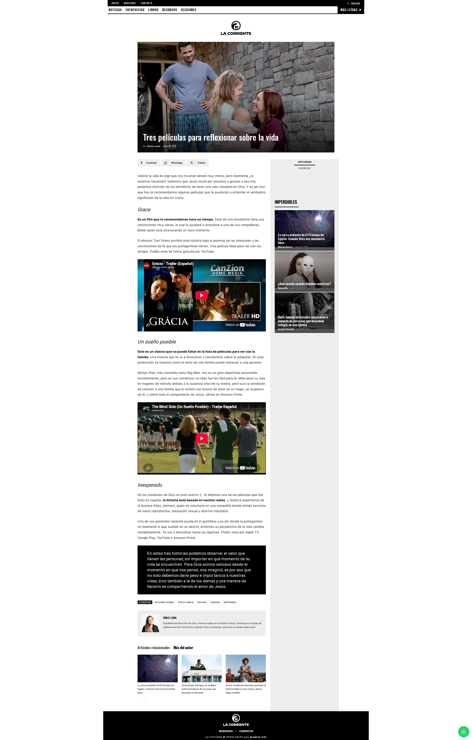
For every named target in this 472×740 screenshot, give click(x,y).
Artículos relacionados (154, 647)
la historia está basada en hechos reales (194, 500)
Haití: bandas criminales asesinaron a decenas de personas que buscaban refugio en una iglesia (303, 321)
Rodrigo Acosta (285, 246)
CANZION (215, 602)
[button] (353, 3)
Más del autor (183, 647)
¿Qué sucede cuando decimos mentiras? (304, 283)
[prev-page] (140, 700)
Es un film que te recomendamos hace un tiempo (175, 219)
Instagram (304, 162)
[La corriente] (236, 28)
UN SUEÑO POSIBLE (164, 602)
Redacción (282, 287)
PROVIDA (201, 602)
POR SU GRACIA (185, 602)
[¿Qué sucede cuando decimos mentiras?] (304, 269)
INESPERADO (230, 602)
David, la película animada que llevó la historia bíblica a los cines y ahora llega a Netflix (246, 689)
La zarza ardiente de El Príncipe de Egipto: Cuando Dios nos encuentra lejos (156, 689)
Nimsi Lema (154, 146)
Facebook (305, 168)
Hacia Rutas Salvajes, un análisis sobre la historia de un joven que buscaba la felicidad (199, 689)
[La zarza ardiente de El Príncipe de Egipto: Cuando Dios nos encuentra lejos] (158, 668)
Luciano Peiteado (286, 329)
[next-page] (145, 700)
